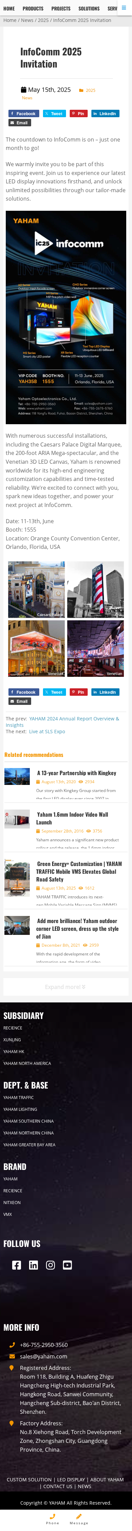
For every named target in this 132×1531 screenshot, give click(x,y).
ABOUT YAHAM (107, 1479)
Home (10, 20)
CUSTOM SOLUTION (29, 1479)
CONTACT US (57, 1486)
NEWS (84, 1486)
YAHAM (10, 1179)
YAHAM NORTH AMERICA (27, 1063)
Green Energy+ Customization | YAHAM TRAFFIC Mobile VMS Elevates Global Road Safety (79, 871)
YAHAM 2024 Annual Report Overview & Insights (62, 721)
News (27, 20)
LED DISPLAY (71, 1479)
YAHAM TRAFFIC (18, 1097)
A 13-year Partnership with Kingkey (76, 773)
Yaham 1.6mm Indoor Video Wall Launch (72, 818)
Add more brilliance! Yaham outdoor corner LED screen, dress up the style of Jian (77, 928)
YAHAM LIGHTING (20, 1109)
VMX (7, 1214)
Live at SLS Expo (47, 731)
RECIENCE (12, 1028)
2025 (43, 20)
